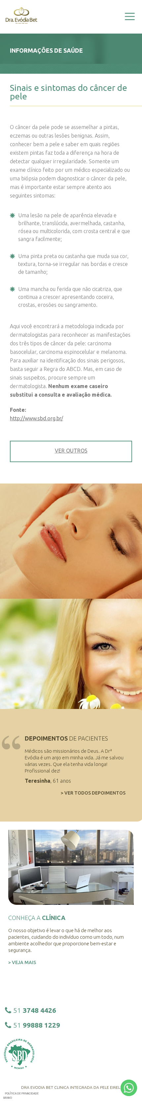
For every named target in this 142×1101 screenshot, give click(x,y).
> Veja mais (22, 962)
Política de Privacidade (22, 1093)
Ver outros (71, 451)
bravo (7, 1098)
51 (34, 1010)
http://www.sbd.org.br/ (36, 418)
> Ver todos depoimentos (93, 793)
